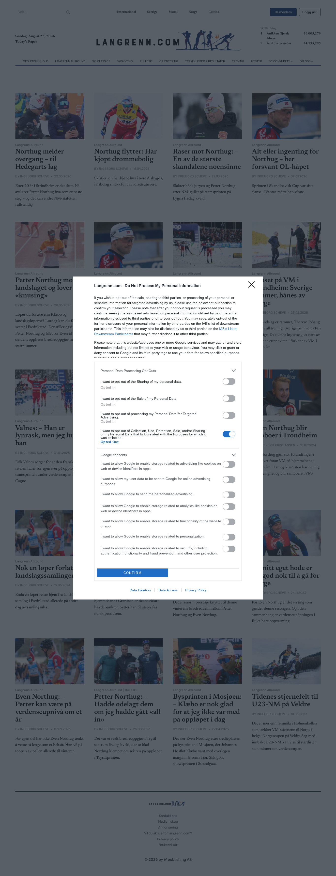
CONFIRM (132, 573)
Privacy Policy (196, 590)
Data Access (168, 590)
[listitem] (168, 370)
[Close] (253, 286)
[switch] (229, 381)
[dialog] (168, 438)
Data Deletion (140, 590)
